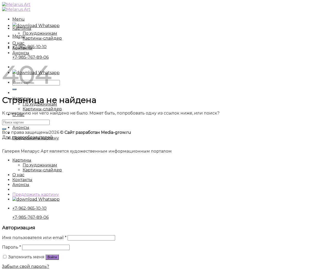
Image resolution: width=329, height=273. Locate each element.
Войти (52, 257)
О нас (18, 43)
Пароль (11, 247)
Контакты (22, 48)
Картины (21, 28)
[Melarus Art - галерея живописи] (16, 7)
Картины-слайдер (42, 109)
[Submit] (4, 129)
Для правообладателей (27, 137)
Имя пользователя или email (34, 237)
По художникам (40, 33)
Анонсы (20, 127)
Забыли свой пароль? (25, 266)
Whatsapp (48, 25)
